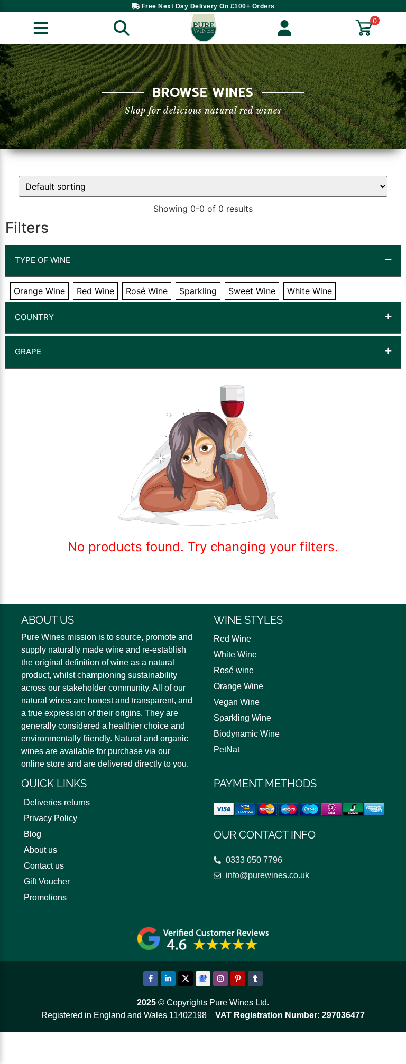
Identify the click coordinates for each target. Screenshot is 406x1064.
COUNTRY (34, 317)
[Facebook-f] (150, 978)
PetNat (226, 749)
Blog (32, 834)
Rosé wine (234, 670)
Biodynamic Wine (247, 733)
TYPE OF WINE (42, 260)
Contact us (44, 865)
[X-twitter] (185, 978)
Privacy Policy (50, 818)
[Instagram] (220, 978)
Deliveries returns (57, 802)
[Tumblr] (255, 978)
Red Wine (232, 638)
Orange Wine (238, 686)
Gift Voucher (47, 881)
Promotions (45, 897)
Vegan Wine (237, 702)
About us (40, 849)
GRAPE (28, 351)
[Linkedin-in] (168, 978)
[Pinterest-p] (237, 978)
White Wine (235, 654)
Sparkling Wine (242, 717)
